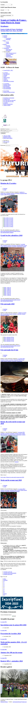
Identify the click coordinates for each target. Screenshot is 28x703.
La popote (5, 102)
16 (3, 588)
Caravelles (8, 46)
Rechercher (3, 145)
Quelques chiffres (7, 84)
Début (4, 579)
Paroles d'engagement (8, 104)
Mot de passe (3, 130)
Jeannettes (8, 39)
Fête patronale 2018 (7, 304)
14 (3, 586)
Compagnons (6, 48)
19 (3, 592)
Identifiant (3, 129)
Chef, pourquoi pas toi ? (11, 53)
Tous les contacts (9, 54)
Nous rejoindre (6, 73)
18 (3, 591)
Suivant (5, 593)
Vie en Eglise (6, 90)
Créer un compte (6, 135)
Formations (8, 55)
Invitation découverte (7, 574)
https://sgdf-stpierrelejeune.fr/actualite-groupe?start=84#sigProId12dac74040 (10, 346)
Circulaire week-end (7, 571)
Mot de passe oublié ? (8, 138)
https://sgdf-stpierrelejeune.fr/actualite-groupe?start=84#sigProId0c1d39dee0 (10, 232)
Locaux (5, 76)
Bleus (4, 40)
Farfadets (5, 35)
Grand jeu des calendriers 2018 (11, 235)
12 (3, 583)
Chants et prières (6, 105)
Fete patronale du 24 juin (9, 350)
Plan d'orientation (7, 87)
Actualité (5, 75)
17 (3, 590)
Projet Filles (8, 50)
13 (3, 585)
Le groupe (5, 72)
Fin (4, 595)
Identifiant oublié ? (7, 137)
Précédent (5, 580)
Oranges (5, 37)
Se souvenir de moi (5, 132)
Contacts (5, 78)
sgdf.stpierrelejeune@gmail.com (20, 701)
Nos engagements (7, 88)
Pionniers (8, 45)
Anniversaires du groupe (8, 81)
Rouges (5, 44)
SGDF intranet (9, 56)
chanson (17, 461)
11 (3, 582)
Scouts (7, 42)
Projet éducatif (6, 86)
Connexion (3, 133)
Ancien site (5, 80)
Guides (7, 43)
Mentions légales (4, 701)
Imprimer (5, 188)
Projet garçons (9, 49)
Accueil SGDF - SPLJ (8, 70)
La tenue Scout (6, 99)
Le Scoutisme (6, 83)
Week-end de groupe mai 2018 (11, 480)
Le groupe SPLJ (21, 358)
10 (3, 581)
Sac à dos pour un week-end (9, 100)
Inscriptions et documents (8, 97)
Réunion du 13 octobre (8, 183)
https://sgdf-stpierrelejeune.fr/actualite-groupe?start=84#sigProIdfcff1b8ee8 (10, 300)
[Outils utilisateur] (1, 186)
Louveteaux (8, 38)
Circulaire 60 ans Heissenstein (9, 573)
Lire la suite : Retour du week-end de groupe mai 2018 (12, 477)
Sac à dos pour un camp (8, 101)
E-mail (4, 189)
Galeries (21, 192)
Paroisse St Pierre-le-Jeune (9, 92)
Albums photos (6, 77)
